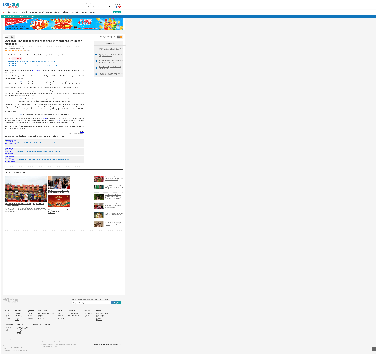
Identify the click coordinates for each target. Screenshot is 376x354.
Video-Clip (92, 12)
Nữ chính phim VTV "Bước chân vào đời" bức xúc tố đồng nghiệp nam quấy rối (113, 196)
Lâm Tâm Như (17, 58)
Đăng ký (116, 303)
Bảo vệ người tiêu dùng (74, 315)
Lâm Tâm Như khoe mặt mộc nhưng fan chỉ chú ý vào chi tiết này (26, 63)
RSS (118, 37)
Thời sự (7, 315)
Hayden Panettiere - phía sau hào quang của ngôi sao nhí (114, 213)
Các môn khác (100, 317)
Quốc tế (24, 12)
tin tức (45, 118)
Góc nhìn (48, 324)
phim (58, 120)
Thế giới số (8, 327)
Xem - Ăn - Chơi (19, 317)
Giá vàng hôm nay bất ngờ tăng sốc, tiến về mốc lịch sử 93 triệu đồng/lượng (109, 48)
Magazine (117, 12)
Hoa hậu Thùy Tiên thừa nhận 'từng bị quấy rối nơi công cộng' (108, 55)
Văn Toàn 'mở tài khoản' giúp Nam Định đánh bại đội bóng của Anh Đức (109, 73)
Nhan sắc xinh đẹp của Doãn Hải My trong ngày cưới (108, 67)
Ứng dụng (7, 330)
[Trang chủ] (4, 12)
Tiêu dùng (40, 315)
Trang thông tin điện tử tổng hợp (103, 344)
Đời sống (16, 12)
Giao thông (8, 318)
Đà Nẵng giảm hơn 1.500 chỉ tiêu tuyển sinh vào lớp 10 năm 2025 (109, 61)
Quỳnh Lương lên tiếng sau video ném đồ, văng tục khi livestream (113, 223)
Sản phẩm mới (9, 329)
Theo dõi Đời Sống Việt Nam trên (13, 50)
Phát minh (20, 330)
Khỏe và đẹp (87, 317)
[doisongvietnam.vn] (10, 300)
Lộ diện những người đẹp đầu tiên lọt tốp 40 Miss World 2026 (58, 191)
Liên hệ (115, 344)
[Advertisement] (108, 111)
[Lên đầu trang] (374, 349)
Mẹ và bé (17, 318)
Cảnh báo (49, 12)
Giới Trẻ (17, 320)
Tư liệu (30, 315)
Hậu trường (99, 320)
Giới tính (86, 315)
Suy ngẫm (17, 315)
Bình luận (30, 317)
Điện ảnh (60, 315)
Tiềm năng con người (23, 327)
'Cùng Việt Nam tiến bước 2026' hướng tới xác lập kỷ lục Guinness (58, 211)
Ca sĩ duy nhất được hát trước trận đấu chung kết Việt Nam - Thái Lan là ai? (114, 178)
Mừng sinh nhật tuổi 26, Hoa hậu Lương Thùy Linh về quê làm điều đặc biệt (114, 205)
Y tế (6, 317)
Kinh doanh (33, 12)
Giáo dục (7, 313)
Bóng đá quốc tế (100, 315)
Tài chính (40, 317)
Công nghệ (74, 12)
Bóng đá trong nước (102, 313)
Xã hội (9, 12)
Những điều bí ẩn (22, 329)
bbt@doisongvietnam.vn (16, 347)
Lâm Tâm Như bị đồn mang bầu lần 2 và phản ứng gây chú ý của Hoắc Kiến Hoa (31, 61)
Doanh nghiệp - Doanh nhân (46, 313)
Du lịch (19, 333)
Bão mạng (17, 313)
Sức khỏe (57, 12)
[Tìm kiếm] (109, 6)
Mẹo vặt (19, 332)
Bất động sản (41, 318)
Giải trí (41, 12)
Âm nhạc (60, 317)
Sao (12, 37)
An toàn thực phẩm (73, 313)
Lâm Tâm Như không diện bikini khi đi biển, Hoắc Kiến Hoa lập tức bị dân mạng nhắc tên (33, 66)
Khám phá (83, 12)
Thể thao (65, 12)
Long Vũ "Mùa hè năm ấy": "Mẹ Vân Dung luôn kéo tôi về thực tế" (114, 187)
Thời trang (61, 318)
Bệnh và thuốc (88, 313)
